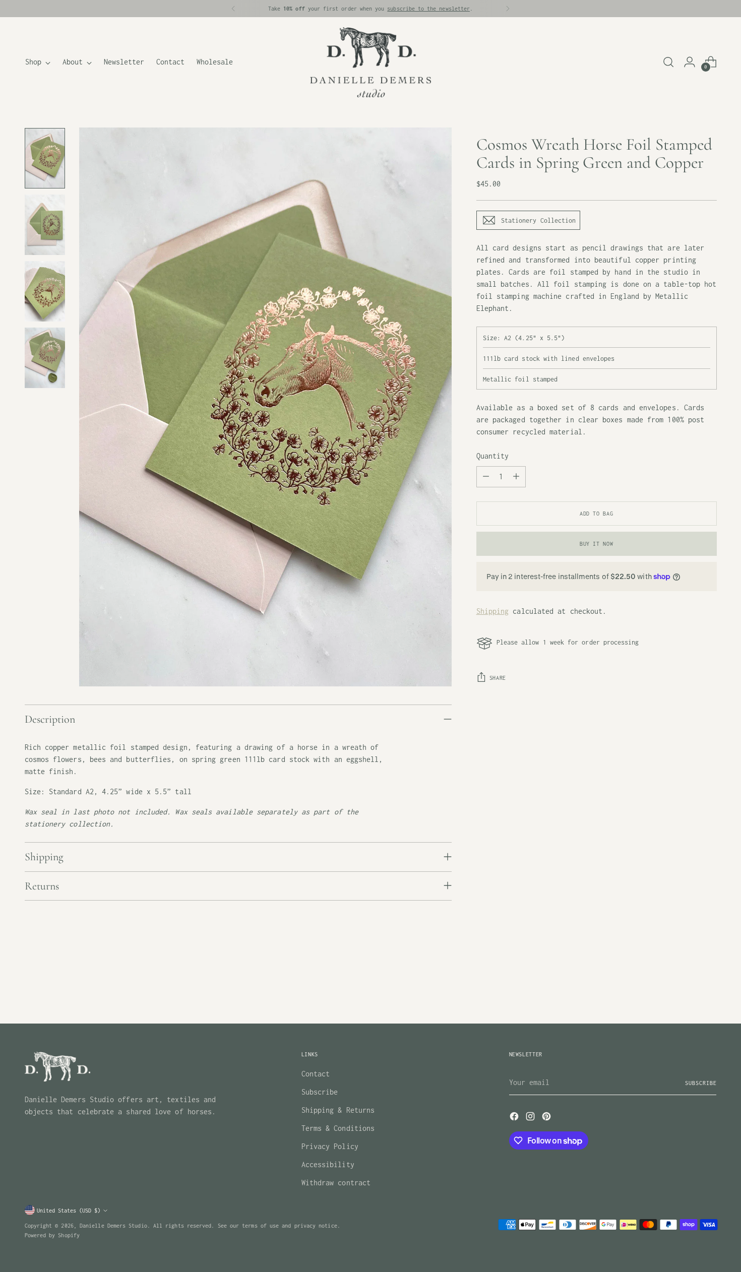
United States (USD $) (68, 1210)
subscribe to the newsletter (428, 8)
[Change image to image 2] (45, 225)
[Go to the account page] (690, 62)
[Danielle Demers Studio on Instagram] (531, 1118)
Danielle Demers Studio (113, 1225)
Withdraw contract (336, 1182)
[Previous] (233, 8)
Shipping (492, 611)
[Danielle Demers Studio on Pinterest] (547, 1118)
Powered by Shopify (52, 1235)
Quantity (492, 456)
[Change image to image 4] (45, 358)
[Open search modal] (668, 62)
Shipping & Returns (338, 1110)
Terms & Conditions (338, 1128)
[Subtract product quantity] (486, 477)
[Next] (508, 8)
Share (497, 677)
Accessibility (327, 1164)
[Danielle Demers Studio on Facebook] (515, 1118)
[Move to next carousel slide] (708, 988)
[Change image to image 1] (45, 158)
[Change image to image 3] (45, 291)
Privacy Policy (329, 1146)
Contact (315, 1073)
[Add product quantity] (516, 477)
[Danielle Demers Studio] (370, 62)
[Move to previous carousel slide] (685, 989)
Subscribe (319, 1092)
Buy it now (596, 543)
